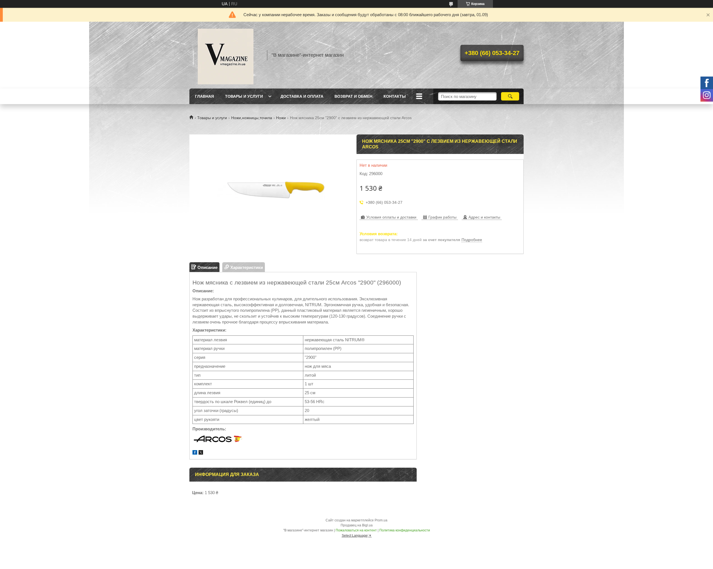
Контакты (395, 96)
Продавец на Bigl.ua (357, 525)
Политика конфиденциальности (404, 530)
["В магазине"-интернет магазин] (225, 55)
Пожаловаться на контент (356, 530)
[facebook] (194, 453)
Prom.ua (381, 520)
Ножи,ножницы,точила (251, 118)
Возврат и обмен (353, 96)
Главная (204, 96)
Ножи (281, 118)
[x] (201, 453)
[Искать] (510, 96)
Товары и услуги (244, 96)
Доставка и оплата (301, 96)
